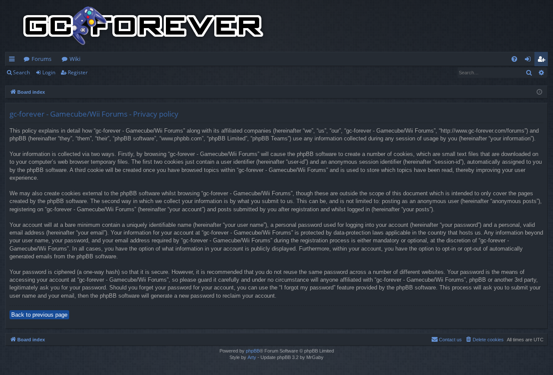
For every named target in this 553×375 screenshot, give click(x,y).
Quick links (14, 60)
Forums (41, 59)
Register (78, 72)
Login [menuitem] (529, 60)
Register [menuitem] (543, 60)
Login (48, 72)
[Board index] (143, 26)
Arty (252, 357)
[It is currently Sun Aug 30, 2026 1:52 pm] (539, 92)
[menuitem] (514, 59)
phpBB (253, 350)
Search (21, 72)
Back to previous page (39, 314)
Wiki (75, 59)
